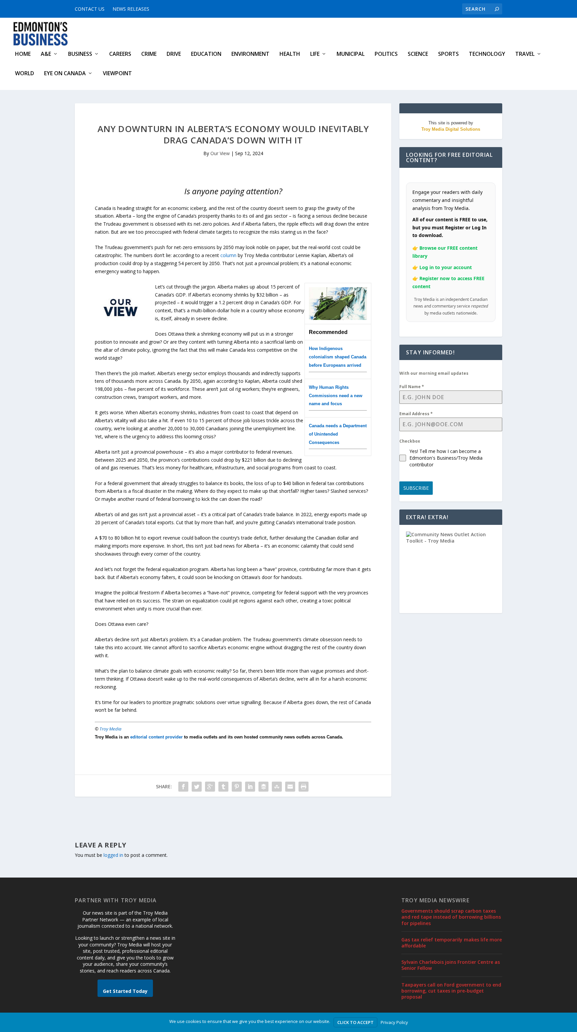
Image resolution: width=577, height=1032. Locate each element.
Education (206, 54)
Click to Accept (355, 1022)
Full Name (411, 386)
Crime (149, 54)
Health (289, 54)
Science (418, 54)
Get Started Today (125, 991)
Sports (448, 54)
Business (80, 54)
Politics (386, 54)
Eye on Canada (65, 74)
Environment (250, 54)
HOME (23, 54)
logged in (113, 855)
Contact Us (90, 9)
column (228, 255)
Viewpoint (117, 74)
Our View (220, 153)
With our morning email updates (433, 373)
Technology (487, 54)
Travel (525, 54)
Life (315, 54)
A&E (46, 54)
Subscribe (416, 488)
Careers (120, 54)
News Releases (131, 9)
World (24, 74)
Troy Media (111, 729)
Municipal (351, 54)
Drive (174, 54)
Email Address (416, 414)
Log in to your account (445, 267)
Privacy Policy (394, 1022)
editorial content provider (156, 736)
